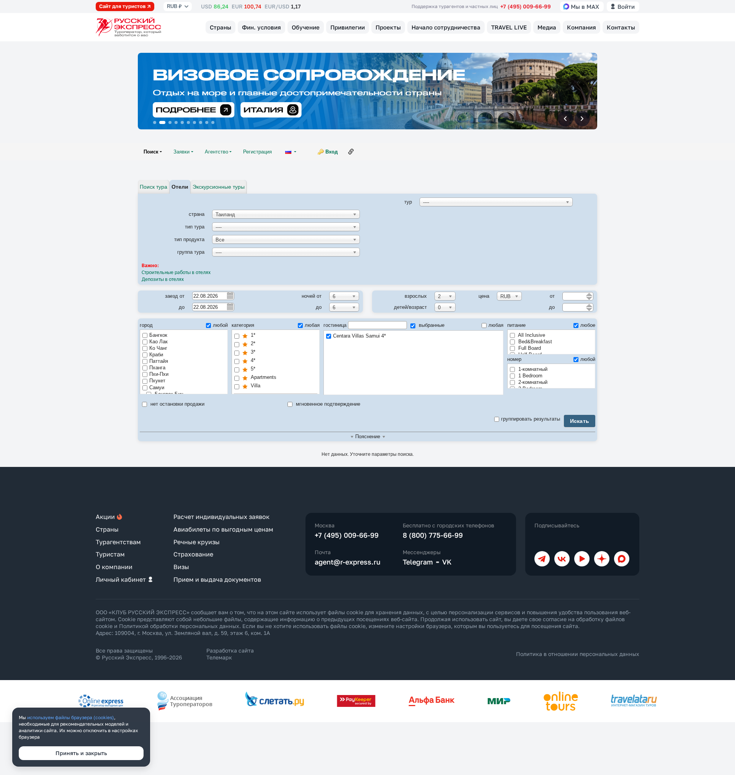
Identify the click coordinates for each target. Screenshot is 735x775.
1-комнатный (532, 369)
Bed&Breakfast (534, 341)
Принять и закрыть (81, 753)
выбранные (430, 325)
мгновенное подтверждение (327, 404)
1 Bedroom (529, 376)
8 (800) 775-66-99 (433, 535)
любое (587, 325)
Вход (331, 152)
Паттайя (158, 361)
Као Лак (158, 341)
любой (220, 325)
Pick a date (229, 295)
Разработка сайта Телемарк (230, 654)
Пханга (157, 367)
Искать (580, 421)
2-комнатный (532, 382)
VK (447, 562)
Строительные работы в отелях (176, 272)
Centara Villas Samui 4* (359, 336)
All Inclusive (531, 335)
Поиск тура (153, 187)
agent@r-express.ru (348, 562)
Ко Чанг (158, 348)
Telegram (418, 562)
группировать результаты (530, 419)
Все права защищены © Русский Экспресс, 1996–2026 (139, 654)
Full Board (529, 348)
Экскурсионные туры (219, 187)
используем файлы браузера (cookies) (70, 717)
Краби (156, 354)
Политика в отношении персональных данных (577, 654)
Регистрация (257, 152)
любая (312, 325)
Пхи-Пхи (158, 374)
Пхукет (157, 380)
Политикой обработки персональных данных (179, 626)
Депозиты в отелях (163, 279)
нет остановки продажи (176, 404)
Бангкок (158, 335)
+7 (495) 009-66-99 (525, 6)
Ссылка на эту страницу (351, 151)
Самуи (156, 387)
